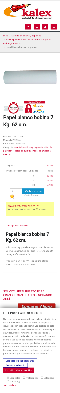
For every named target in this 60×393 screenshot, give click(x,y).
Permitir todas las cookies (18, 370)
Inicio (5, 35)
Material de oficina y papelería (26, 35)
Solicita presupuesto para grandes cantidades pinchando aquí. (27, 295)
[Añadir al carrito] (37, 307)
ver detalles (10, 385)
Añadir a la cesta (33, 191)
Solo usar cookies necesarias (20, 360)
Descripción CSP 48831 (18, 225)
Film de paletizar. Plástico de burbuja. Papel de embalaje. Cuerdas (27, 151)
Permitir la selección (15, 365)
